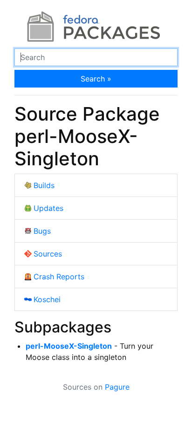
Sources (48, 253)
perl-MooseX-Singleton (69, 346)
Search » (96, 78)
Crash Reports (59, 276)
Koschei (47, 299)
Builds (44, 185)
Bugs (42, 231)
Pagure (117, 387)
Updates (48, 208)
